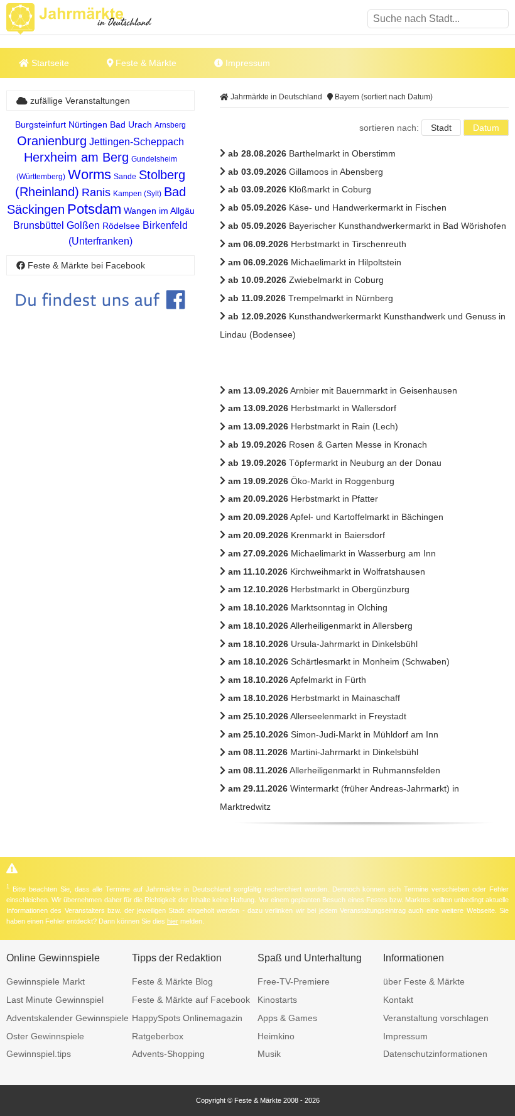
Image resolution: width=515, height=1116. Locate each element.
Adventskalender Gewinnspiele (67, 1018)
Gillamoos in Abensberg (305, 172)
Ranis (96, 192)
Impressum (246, 63)
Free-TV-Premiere (294, 981)
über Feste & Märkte (424, 981)
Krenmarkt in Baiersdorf (306, 535)
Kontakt (398, 1000)
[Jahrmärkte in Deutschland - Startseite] (94, 19)
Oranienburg (52, 141)
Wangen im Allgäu (159, 211)
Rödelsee (121, 226)
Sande (125, 176)
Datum (486, 128)
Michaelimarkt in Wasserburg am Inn (332, 553)
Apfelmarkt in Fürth (297, 680)
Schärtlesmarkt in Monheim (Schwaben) (339, 661)
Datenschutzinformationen (435, 1054)
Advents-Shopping (168, 1054)
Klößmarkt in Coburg (299, 189)
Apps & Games (287, 1018)
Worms (89, 174)
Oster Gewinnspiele (45, 1036)
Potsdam (94, 209)
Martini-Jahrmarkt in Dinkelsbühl (323, 752)
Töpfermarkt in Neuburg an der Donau (335, 463)
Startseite (49, 63)
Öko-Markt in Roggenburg (311, 481)
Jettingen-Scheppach (136, 141)
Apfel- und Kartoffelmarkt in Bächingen (335, 517)
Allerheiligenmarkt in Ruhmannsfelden (334, 770)
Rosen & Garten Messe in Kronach (327, 444)
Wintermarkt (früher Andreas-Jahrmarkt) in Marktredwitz (339, 797)
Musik (269, 1054)
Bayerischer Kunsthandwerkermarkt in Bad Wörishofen (367, 226)
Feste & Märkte (144, 63)
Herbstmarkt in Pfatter (303, 499)
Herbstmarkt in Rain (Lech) (313, 426)
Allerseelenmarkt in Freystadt (317, 716)
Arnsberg (170, 125)
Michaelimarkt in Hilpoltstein (314, 262)
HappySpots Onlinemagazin (187, 1018)
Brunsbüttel (38, 225)
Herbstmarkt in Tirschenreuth (317, 244)
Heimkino (276, 1036)
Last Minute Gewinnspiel (55, 1000)
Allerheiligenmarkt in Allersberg (320, 626)
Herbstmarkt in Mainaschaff (314, 698)
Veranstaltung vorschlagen (436, 1018)
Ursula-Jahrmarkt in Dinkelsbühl (323, 644)
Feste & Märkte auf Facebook (191, 1000)
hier (172, 921)
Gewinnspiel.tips (38, 1054)
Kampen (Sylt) (137, 193)
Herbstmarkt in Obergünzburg (318, 589)
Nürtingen (87, 124)
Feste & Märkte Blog (172, 981)
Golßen (83, 225)
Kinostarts (277, 1000)
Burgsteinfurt (40, 124)
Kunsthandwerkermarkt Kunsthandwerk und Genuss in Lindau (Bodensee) (363, 325)
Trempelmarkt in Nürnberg (310, 298)
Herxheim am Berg (76, 157)
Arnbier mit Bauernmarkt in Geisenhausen (342, 390)
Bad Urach (131, 124)
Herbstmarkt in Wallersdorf (312, 408)
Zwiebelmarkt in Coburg (306, 280)
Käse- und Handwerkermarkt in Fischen (337, 207)
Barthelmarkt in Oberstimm (312, 153)
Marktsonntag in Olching (308, 607)
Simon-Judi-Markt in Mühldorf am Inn (333, 734)
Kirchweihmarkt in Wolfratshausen (326, 571)
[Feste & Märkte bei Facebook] (100, 318)
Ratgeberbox (157, 1036)
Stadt (441, 128)
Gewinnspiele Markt (45, 981)
